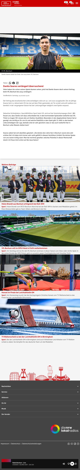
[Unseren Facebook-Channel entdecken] (75, 444)
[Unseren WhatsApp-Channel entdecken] (69, 444)
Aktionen (5, 397)
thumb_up (76, 464)
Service (4, 392)
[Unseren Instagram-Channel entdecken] (78, 444)
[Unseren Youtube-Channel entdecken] (72, 444)
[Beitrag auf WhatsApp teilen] (10, 83)
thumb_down (69, 464)
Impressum (5, 444)
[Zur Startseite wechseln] (6, 3)
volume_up (63, 463)
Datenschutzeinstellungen (31, 444)
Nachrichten (6, 386)
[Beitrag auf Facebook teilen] (13, 83)
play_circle (72, 463)
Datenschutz (15, 444)
